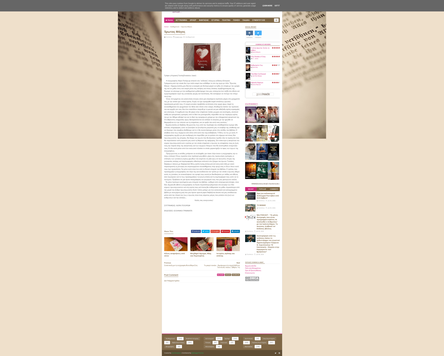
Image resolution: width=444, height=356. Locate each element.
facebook (235, 275)
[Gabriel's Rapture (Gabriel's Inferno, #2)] (248, 88)
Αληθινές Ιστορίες (192, 338)
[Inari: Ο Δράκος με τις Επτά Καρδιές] (262, 159)
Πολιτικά (224, 342)
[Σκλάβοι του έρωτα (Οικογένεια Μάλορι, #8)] (273, 122)
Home (170, 20)
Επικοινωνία (250, 273)
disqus (228, 275)
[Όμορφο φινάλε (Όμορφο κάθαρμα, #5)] (273, 141)
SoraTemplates (176, 353)
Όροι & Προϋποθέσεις (253, 270)
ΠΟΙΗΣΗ (236, 20)
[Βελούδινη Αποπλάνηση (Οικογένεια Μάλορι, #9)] (250, 141)
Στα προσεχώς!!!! (251, 104)
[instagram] (279, 353)
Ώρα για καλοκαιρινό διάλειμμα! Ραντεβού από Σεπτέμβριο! (268, 195)
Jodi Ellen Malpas (257, 76)
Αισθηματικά (174, 27)
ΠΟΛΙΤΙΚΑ (226, 20)
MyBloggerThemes (197, 353)
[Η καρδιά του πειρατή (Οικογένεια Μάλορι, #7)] (262, 122)
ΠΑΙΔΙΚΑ (246, 20)
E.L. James (255, 58)
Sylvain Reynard (256, 84)
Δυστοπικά (249, 338)
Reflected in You (257, 65)
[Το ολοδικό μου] (273, 179)
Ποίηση (207, 342)
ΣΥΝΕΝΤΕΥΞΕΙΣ (258, 20)
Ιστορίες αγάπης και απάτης (225, 254)
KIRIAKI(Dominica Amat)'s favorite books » (266, 184)
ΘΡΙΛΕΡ (193, 20)
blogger (221, 275)
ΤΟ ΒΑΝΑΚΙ (261, 205)
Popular (262, 189)
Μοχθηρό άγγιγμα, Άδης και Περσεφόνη (200, 254)
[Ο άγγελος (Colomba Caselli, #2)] (250, 178)
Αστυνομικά (209, 338)
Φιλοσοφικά (209, 346)
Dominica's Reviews (263, 44)
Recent (251, 189)
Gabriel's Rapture (257, 83)
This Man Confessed (258, 74)
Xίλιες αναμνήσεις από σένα (174, 254)
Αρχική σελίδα (250, 266)
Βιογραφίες (170, 346)
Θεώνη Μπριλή (256, 52)
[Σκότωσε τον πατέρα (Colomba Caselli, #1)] (273, 160)
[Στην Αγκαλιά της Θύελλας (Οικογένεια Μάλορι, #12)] (250, 159)
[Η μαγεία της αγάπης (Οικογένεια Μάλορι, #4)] (250, 122)
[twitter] (275, 353)
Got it (277, 6)
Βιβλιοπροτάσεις (178, 342)
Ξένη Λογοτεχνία (269, 338)
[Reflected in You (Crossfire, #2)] (248, 70)
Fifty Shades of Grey (258, 57)
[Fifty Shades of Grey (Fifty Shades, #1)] (248, 62)
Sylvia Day (255, 67)
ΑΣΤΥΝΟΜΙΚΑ (181, 20)
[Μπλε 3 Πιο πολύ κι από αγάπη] (262, 178)
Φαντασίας (248, 346)
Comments (274, 189)
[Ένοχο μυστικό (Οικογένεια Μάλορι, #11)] (262, 141)
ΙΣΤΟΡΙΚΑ (215, 20)
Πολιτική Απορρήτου (253, 268)
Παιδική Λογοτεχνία (259, 342)
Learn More (267, 6)
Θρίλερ (227, 338)
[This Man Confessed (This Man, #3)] (248, 79)
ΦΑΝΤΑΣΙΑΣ (204, 20)
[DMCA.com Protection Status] (252, 280)
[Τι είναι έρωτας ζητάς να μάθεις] (248, 53)
